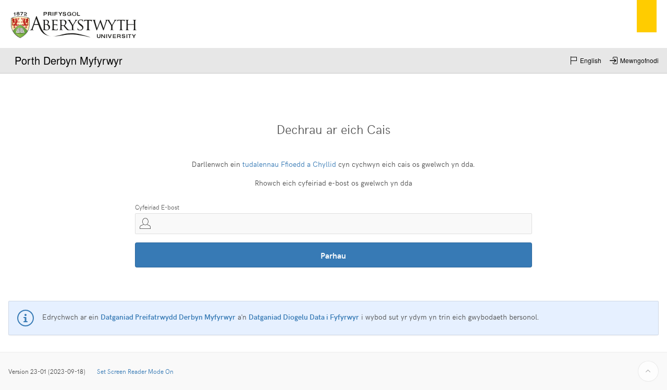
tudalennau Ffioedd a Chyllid (289, 164)
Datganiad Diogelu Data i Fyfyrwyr (304, 317)
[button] (585, 60)
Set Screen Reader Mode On (135, 371)
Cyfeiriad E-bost (157, 207)
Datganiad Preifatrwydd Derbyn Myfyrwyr (168, 317)
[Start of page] (648, 371)
